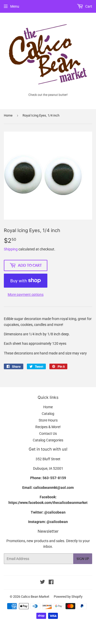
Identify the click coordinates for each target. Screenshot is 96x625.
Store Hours (48, 420)
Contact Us (48, 433)
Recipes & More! (48, 427)
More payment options (26, 294)
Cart (88, 6)
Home (8, 115)
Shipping (11, 249)
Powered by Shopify (68, 596)
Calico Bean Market (35, 596)
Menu (14, 6)
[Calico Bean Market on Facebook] (51, 583)
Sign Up (83, 559)
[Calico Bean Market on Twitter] (42, 583)
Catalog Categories (48, 440)
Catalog (48, 414)
